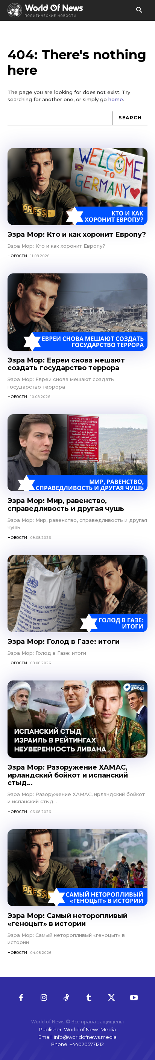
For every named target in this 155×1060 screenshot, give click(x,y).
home (115, 99)
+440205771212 (87, 1044)
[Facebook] (21, 998)
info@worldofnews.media (85, 1037)
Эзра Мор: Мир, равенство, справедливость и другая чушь (66, 505)
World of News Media (90, 1029)
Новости (17, 256)
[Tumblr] (88, 998)
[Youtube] (134, 998)
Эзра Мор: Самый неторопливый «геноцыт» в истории (68, 920)
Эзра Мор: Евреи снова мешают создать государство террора (66, 364)
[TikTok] (66, 998)
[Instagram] (43, 998)
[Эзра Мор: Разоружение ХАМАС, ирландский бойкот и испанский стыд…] (77, 719)
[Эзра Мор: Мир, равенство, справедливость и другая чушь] (77, 453)
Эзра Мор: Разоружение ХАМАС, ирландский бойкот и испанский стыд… (68, 775)
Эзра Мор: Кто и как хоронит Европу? (77, 234)
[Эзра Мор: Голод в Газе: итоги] (77, 594)
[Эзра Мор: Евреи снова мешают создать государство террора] (77, 312)
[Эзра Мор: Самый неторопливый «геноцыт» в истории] (77, 868)
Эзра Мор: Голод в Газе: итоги (64, 641)
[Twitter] (111, 998)
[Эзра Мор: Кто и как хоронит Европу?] (77, 186)
